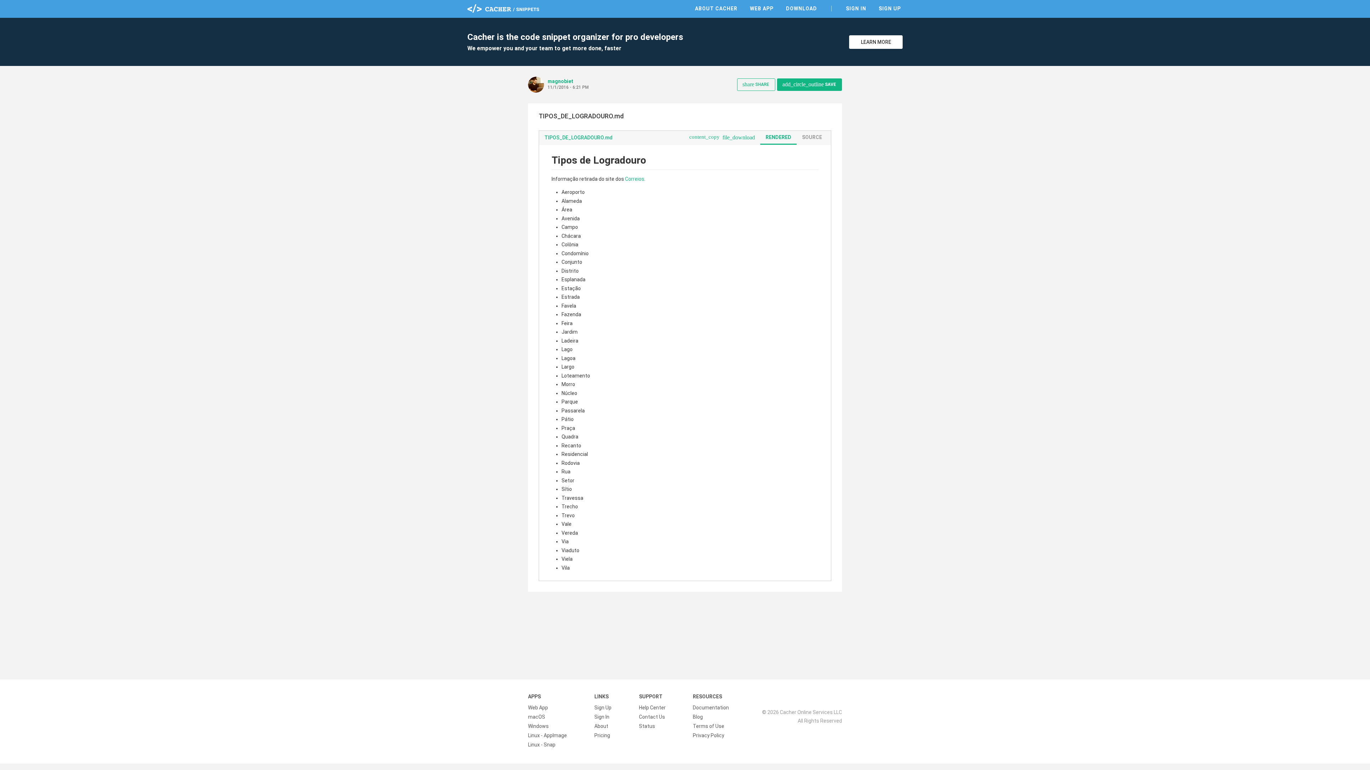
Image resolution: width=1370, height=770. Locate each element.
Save (809, 84)
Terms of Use (708, 726)
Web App (761, 8)
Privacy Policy (708, 735)
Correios (634, 179)
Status (647, 726)
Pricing (602, 735)
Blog (698, 717)
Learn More (876, 42)
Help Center (652, 707)
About (601, 726)
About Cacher (716, 8)
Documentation (711, 707)
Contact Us (652, 717)
